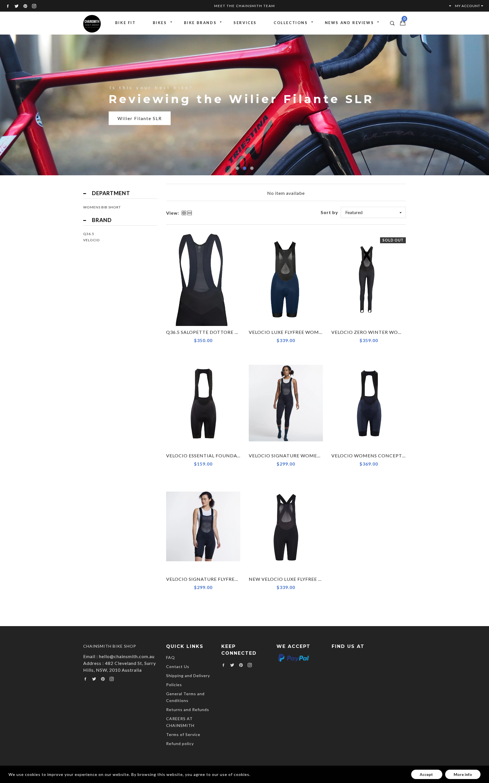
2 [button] (244, 168)
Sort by (329, 212)
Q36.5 (88, 234)
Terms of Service (183, 734)
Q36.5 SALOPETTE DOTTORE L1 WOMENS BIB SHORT (229, 332)
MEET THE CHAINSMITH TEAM (244, 6)
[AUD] (447, 6)
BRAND (102, 220)
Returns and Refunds (187, 709)
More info (463, 774)
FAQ (170, 657)
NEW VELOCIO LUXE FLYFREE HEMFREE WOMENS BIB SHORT (321, 579)
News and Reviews (349, 22)
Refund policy (180, 743)
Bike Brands (200, 22)
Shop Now (129, 125)
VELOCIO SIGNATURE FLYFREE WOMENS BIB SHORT (227, 579)
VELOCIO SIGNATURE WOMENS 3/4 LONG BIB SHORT (312, 455)
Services (245, 22)
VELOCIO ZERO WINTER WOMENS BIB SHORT (385, 332)
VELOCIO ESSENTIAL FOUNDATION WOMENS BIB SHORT (234, 455)
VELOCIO (91, 240)
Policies (174, 684)
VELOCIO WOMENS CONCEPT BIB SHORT (380, 455)
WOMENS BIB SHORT (102, 207)
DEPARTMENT (111, 193)
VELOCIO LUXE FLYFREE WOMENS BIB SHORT (302, 332)
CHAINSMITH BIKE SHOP (109, 646)
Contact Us (177, 666)
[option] (244, 104)
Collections (291, 22)
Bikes (160, 22)
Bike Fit (125, 22)
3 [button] (252, 168)
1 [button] (237, 168)
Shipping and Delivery (188, 675)
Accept (427, 774)
